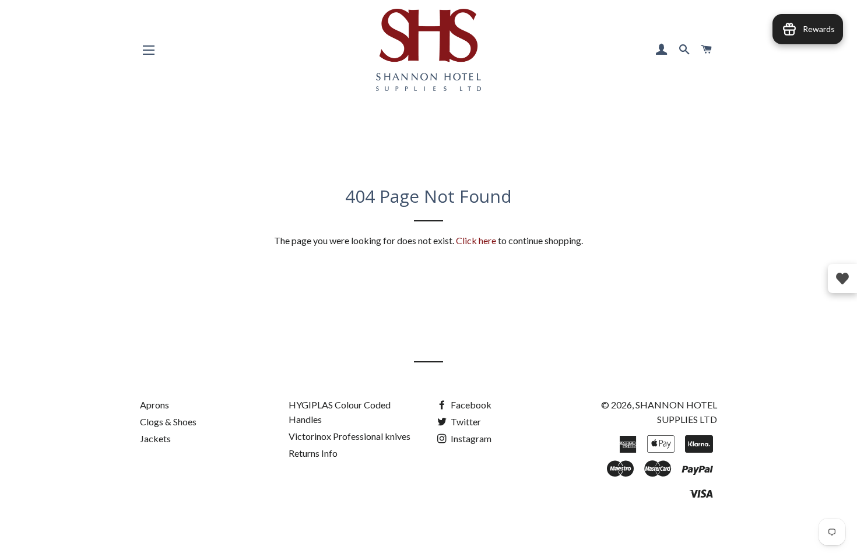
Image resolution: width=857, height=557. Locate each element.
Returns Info (313, 453)
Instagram (470, 438)
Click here (476, 240)
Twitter (465, 421)
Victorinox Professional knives (349, 436)
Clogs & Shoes (168, 421)
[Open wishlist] (842, 278)
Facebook (470, 404)
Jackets (155, 438)
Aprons (154, 404)
